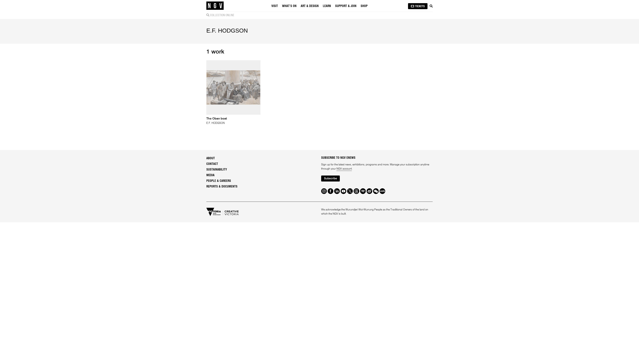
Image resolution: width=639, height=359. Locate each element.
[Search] (431, 6)
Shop (364, 6)
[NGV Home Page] (215, 6)
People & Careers (218, 181)
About (210, 158)
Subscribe (330, 178)
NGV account (344, 169)
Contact (212, 164)
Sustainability (216, 169)
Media (210, 175)
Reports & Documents (221, 186)
